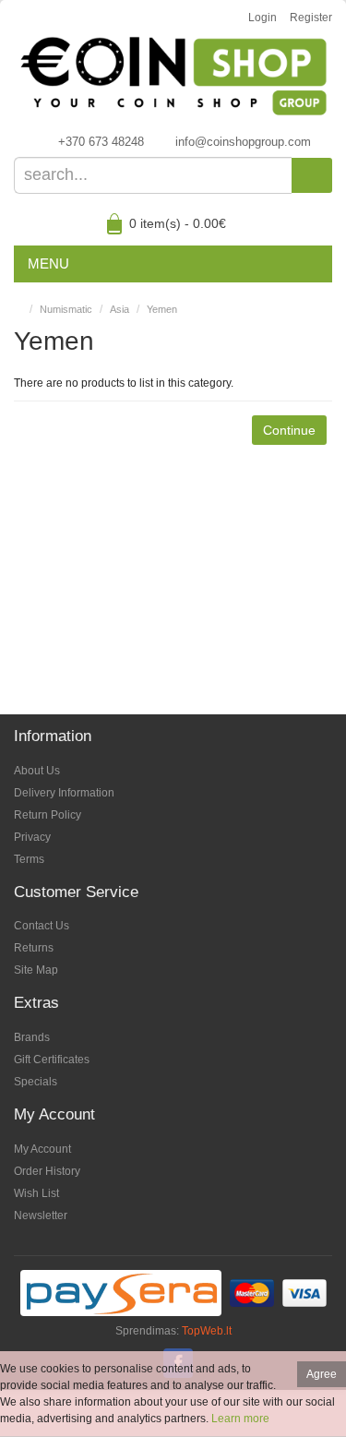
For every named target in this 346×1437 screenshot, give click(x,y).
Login (262, 17)
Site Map (36, 970)
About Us (37, 770)
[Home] (18, 309)
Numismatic (66, 309)
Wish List (36, 1193)
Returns (34, 947)
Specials (35, 1081)
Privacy (32, 837)
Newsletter (40, 1215)
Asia (119, 309)
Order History (47, 1171)
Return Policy (47, 814)
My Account (42, 1149)
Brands (32, 1037)
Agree (321, 1374)
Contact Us (41, 925)
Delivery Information (64, 792)
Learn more (240, 1418)
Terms (29, 859)
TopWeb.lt (207, 1330)
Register (311, 17)
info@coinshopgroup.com (243, 142)
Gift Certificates (51, 1059)
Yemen (162, 309)
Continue (289, 430)
